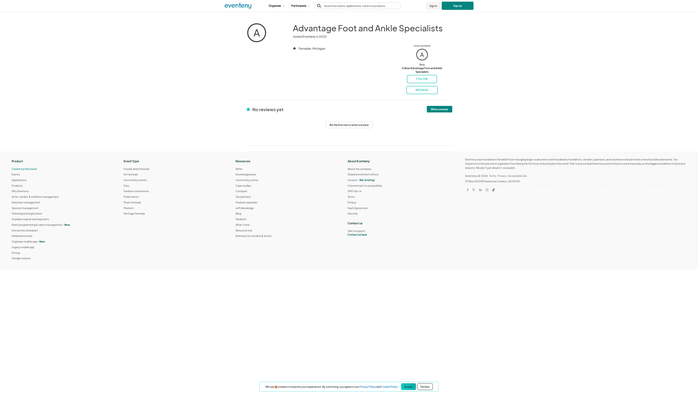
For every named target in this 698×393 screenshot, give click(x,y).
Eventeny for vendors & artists (254, 235)
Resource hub (244, 230)
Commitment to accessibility (365, 185)
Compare (241, 191)
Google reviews (21, 258)
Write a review (439, 109)
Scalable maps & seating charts (30, 219)
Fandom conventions (136, 191)
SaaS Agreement (358, 208)
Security (353, 213)
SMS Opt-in (355, 191)
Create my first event (24, 168)
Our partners (243, 196)
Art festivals (131, 174)
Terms (351, 196)
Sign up (457, 5)
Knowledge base (246, 174)
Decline (425, 386)
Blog (238, 213)
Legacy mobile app (23, 247)
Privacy (352, 202)
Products (17, 185)
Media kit (241, 219)
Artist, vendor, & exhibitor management (35, 196)
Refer (239, 168)
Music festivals (132, 202)
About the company (359, 168)
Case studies (243, 185)
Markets (129, 208)
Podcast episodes (246, 202)
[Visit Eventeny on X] (473, 189)
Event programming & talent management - (41, 224)
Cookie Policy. (389, 386)
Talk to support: (357, 232)
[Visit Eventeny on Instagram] (487, 190)
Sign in (433, 5)
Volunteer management (26, 202)
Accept (408, 386)
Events (16, 174)
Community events (135, 180)
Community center (247, 180)
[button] (277, 5)
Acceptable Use (517, 175)
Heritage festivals (134, 213)
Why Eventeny (20, 191)
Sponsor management (25, 208)
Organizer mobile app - (28, 241)
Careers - (361, 180)
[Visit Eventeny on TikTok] (493, 189)
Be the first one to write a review (349, 124)
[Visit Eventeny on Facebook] (467, 189)
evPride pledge (245, 208)
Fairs (126, 185)
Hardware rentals (22, 235)
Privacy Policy (368, 386)
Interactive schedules (25, 230)
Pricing (16, 252)
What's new (243, 224)
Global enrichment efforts (363, 174)
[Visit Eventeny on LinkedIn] (480, 189)
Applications (19, 180)
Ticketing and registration (27, 213)
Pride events (131, 196)
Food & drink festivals (136, 168)
